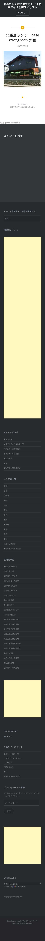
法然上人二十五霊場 (11, 658)
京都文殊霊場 (9, 600)
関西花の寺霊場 (9, 615)
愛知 (5, 510)
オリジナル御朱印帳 (11, 454)
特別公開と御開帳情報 (12, 449)
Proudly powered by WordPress (19, 921)
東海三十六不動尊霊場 (12, 468)
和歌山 (6, 496)
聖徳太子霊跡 (9, 653)
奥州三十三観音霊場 (11, 629)
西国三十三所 (9, 571)
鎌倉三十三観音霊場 (11, 639)
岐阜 (5, 515)
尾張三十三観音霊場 (11, 624)
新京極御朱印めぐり (11, 610)
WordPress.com (26, 924)
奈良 (5, 491)
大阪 (5, 500)
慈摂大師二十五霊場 (11, 668)
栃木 (5, 463)
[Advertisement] (22, 327)
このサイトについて (11, 754)
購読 (9, 811)
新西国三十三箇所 (10, 576)
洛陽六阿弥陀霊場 (10, 586)
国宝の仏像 (8, 439)
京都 (5, 486)
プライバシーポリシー (14, 758)
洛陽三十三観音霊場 (11, 619)
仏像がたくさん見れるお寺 (14, 444)
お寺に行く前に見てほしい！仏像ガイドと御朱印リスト (23, 5)
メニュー (23, 13)
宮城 (5, 529)
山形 (5, 539)
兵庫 (5, 505)
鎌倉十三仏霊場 (9, 544)
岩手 (5, 534)
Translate (21, 887)
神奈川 (6, 524)
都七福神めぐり (9, 605)
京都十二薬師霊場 (10, 590)
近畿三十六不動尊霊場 (12, 648)
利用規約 (9, 762)
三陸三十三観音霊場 (11, 634)
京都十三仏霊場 (9, 595)
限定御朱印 (8, 458)
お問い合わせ (9, 767)
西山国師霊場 (9, 663)
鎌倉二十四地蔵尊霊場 (12, 644)
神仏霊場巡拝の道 (10, 566)
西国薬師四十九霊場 (11, 581)
